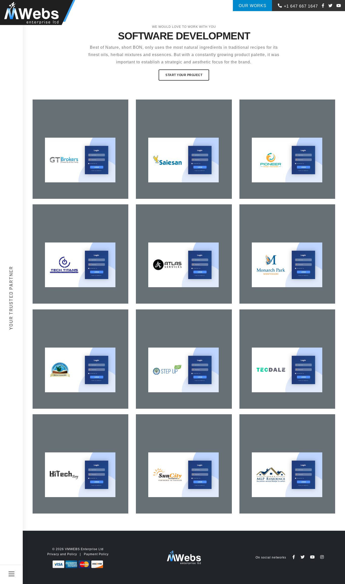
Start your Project (183, 75)
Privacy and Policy (62, 554)
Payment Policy (96, 554)
